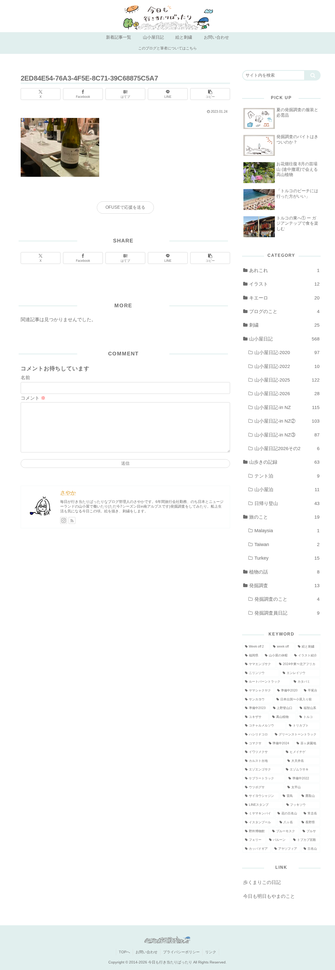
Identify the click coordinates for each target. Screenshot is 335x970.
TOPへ (124, 952)
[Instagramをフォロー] (63, 520)
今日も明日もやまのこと (269, 896)
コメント (33, 398)
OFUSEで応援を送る (125, 207)
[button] (210, 94)
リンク (210, 952)
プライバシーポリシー (181, 952)
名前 (25, 377)
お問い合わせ (147, 952)
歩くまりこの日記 (262, 882)
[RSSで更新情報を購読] (72, 520)
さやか (68, 493)
